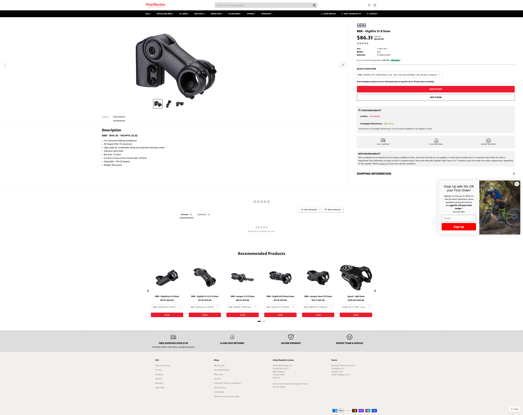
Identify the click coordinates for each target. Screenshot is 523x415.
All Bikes (183, 14)
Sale (147, 14)
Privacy (158, 370)
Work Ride (159, 387)
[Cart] (375, 5)
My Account (219, 365)
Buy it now (436, 97)
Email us (276, 377)
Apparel (251, 14)
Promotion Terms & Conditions (227, 383)
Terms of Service (162, 365)
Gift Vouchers (220, 387)
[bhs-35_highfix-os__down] (174, 65)
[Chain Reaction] (155, 5)
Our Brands (219, 392)
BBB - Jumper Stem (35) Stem (318, 296)
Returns (158, 379)
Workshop (266, 14)
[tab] (259, 321)
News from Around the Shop (226, 396)
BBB (379, 52)
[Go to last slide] (148, 291)
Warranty (159, 383)
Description (119, 116)
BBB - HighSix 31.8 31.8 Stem (204, 296)
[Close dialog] (516, 184)
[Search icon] (314, 5)
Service (217, 379)
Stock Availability (371, 110)
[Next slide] (375, 291)
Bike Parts (199, 14)
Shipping (159, 374)
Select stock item (366, 69)
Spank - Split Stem (356, 296)
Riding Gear (216, 14)
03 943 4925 (279, 374)
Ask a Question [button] (310, 209)
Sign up (459, 227)
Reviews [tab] (184, 214)
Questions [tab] (201, 214)
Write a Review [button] (334, 209)
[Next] (343, 65)
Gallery (105, 116)
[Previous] (6, 65)
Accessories (234, 14)
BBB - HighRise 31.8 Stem (167, 296)
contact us (383, 163)
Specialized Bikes (165, 14)
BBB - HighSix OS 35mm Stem (280, 296)
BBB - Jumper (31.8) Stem (243, 296)
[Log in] (369, 5)
